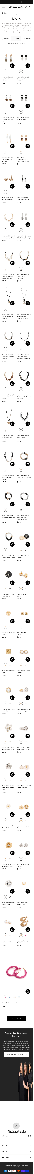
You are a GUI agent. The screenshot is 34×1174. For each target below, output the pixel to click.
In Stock (6, 38)
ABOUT (5, 1157)
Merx (19, 15)
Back (5, 13)
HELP (5, 1151)
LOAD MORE (16, 1018)
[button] (3, 7)
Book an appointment (16, 1055)
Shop (5, 1145)
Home (14, 15)
